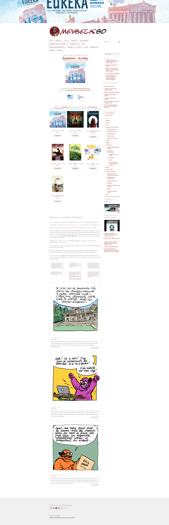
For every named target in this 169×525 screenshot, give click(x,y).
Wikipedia (59, 50)
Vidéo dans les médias (112, 131)
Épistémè (108, 120)
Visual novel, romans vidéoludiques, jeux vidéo (112, 174)
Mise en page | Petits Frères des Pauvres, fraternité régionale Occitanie (111, 106)
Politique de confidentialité (55, 517)
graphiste (66, 224)
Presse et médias (109, 169)
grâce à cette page (53, 259)
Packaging (109, 183)
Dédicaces (108, 142)
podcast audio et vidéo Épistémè (74, 250)
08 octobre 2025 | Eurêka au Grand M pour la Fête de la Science (93, 274)
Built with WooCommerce (69, 517)
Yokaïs (110, 160)
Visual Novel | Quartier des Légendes (110, 98)
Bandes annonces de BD (112, 138)
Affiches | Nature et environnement (111, 92)
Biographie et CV (74, 44)
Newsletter (52, 50)
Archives (108, 122)
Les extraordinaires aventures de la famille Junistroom (114, 164)
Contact (86, 47)
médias (62, 227)
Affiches (109, 189)
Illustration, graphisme (110, 171)
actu (76, 224)
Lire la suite (95, 348)
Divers (107, 194)
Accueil (51, 40)
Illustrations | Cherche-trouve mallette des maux (110, 89)
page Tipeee (65, 255)
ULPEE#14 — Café (56, 407)
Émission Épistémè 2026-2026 (56, 273)
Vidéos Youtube (110, 136)
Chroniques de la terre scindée (113, 155)
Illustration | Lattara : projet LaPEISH (110, 95)
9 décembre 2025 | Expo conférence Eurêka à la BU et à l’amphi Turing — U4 (56, 265)
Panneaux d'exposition (112, 181)
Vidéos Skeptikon (111, 133)
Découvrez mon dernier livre (75, 55)
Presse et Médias (84, 40)
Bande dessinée (109, 115)
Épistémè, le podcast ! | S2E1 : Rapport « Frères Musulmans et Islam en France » (93, 265)
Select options (57, 135)
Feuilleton (70, 47)
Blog (83, 44)
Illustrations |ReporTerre (109, 86)
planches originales (74, 240)
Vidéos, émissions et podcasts (56, 47)
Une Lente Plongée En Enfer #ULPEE (113, 147)
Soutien (78, 47)
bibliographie (97, 245)
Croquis (107, 140)
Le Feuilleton (108, 145)
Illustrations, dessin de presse (112, 191)
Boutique (73, 40)
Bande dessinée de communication (111, 178)
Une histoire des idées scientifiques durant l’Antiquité (75, 60)
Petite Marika (112, 157)
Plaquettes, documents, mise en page (113, 186)
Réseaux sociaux (94, 47)
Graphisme (57, 40)
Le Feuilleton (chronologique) (110, 151)
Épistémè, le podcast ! (112, 129)
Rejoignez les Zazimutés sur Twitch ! (73, 265)
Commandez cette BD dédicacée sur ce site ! (75, 62)
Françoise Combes (59, 108)
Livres (65, 40)
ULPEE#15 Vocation (56, 337)
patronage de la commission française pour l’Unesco (78, 90)
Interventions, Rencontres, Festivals (57, 44)
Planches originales (110, 113)
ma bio (89, 245)
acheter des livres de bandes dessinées (71, 230)
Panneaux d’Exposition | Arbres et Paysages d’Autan (111, 102)
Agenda (107, 167)
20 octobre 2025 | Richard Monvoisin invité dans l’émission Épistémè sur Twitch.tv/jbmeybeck (75, 275)
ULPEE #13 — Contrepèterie (58, 474)
